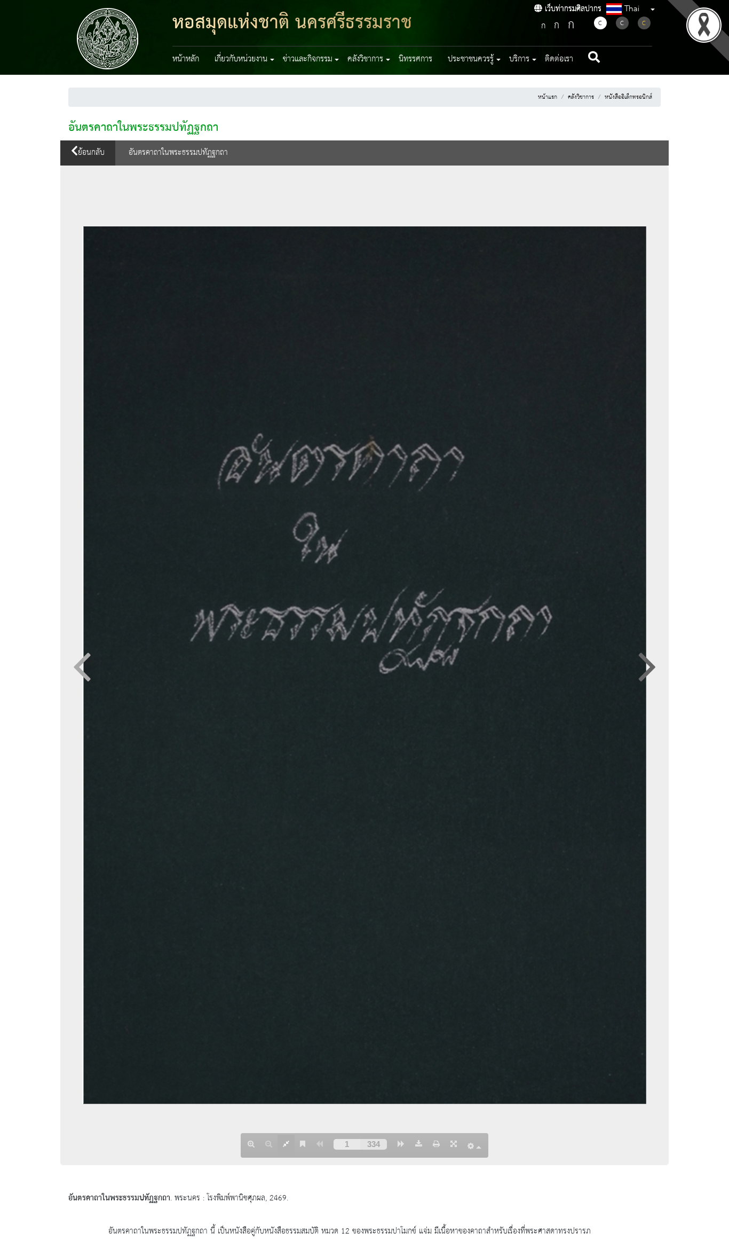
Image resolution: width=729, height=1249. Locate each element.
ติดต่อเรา (559, 59)
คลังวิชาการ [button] (365, 59)
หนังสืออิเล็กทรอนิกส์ (628, 97)
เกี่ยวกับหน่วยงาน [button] (241, 59)
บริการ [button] (519, 59)
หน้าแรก (547, 97)
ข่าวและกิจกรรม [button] (307, 59)
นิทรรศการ (415, 59)
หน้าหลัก (185, 59)
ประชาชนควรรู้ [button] (471, 59)
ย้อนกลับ (91, 152)
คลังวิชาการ (581, 97)
